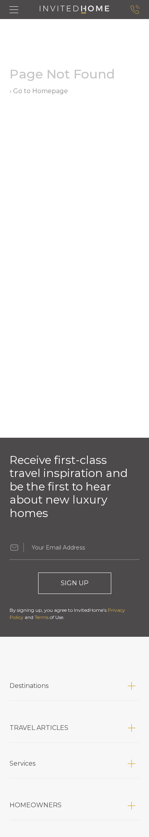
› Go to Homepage (39, 91)
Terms (41, 617)
